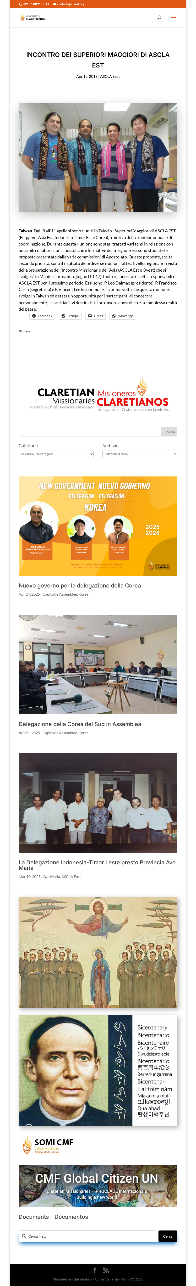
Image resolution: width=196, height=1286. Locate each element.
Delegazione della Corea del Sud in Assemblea (80, 724)
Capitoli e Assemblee (60, 594)
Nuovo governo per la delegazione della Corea (80, 585)
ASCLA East (110, 76)
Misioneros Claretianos (72, 1279)
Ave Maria (51, 876)
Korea (83, 594)
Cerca (168, 1236)
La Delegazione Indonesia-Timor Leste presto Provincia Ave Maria (97, 865)
